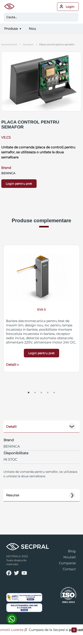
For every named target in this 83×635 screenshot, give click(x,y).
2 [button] (35, 392)
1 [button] (29, 392)
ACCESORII (28, 44)
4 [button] (48, 392)
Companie (67, 563)
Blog (72, 551)
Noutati (69, 557)
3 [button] (41, 392)
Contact (69, 569)
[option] (41, 308)
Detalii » (12, 364)
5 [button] (54, 392)
